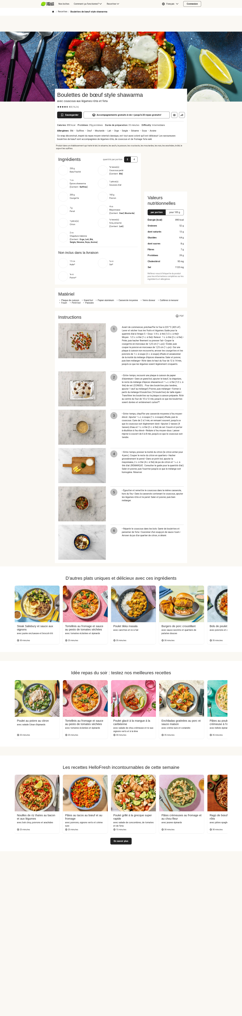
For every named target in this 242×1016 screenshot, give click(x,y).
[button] (171, 4)
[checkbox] (58, 107)
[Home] (53, 12)
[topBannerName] (121, 23)
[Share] (182, 115)
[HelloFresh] (47, 4)
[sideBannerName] (166, 170)
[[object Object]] (174, 115)
